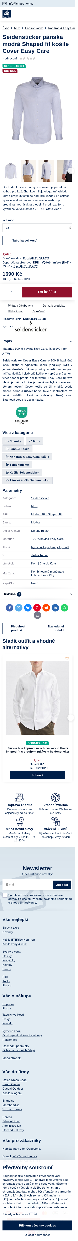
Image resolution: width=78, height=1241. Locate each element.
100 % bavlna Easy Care (47, 538)
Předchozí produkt (18, 628)
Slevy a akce (10, 927)
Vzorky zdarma (12, 1109)
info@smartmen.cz (24, 1156)
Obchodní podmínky (15, 1046)
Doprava (8, 1004)
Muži (34, 506)
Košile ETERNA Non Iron (18, 939)
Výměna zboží (11, 1031)
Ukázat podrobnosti (37, 1234)
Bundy (6, 969)
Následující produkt (56, 628)
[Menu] (70, 14)
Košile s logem (12, 1093)
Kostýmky (8, 960)
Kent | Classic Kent (43, 563)
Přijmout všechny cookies (37, 1225)
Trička (6, 981)
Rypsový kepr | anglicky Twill (50, 547)
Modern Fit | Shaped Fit (46, 514)
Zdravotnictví (11, 1121)
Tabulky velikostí (13, 1014)
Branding (8, 1100)
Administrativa (11, 1125)
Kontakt (7, 1023)
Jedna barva (39, 555)
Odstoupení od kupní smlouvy (22, 1035)
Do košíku (47, 292)
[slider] (27, 58)
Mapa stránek (11, 1058)
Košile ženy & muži (14, 944)
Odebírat (62, 884)
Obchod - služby (13, 1130)
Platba (6, 1008)
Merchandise (11, 1105)
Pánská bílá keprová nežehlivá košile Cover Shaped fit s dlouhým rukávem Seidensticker (37, 749)
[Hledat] (49, 14)
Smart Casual (11, 1084)
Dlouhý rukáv (39, 530)
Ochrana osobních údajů (18, 1050)
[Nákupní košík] (60, 14)
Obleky (7, 956)
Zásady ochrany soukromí (19, 1214)
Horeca (7, 1117)
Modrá (35, 522)
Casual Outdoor (12, 1088)
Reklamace (9, 1039)
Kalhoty (7, 964)
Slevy (6, 1019)
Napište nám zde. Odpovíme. (21, 1148)
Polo (5, 976)
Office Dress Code (14, 1079)
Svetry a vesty (11, 951)
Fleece (6, 985)
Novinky (7, 932)
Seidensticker (40, 498)
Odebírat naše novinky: (37, 874)
